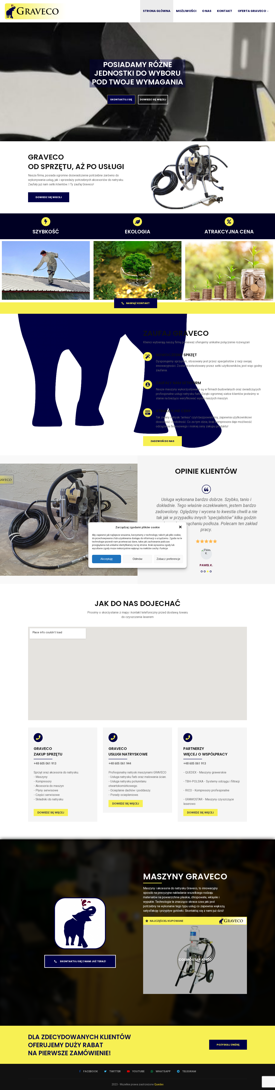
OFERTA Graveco (252, 11)
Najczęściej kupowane (166, 921)
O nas (206, 11)
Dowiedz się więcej (50, 812)
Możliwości (186, 11)
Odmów (137, 558)
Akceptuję (106, 558)
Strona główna (156, 11)
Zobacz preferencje (168, 558)
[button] (180, 527)
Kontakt (224, 11)
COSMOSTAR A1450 (195, 959)
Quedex (159, 1084)
